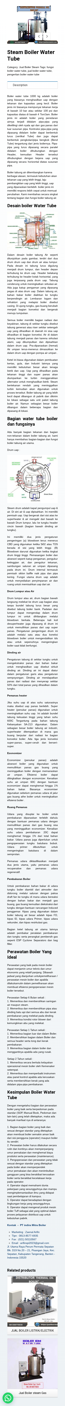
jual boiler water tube (40, 70)
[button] (8, 1398)
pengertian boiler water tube (23, 74)
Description (20, 85)
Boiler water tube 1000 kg (23, 96)
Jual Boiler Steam (29, 67)
